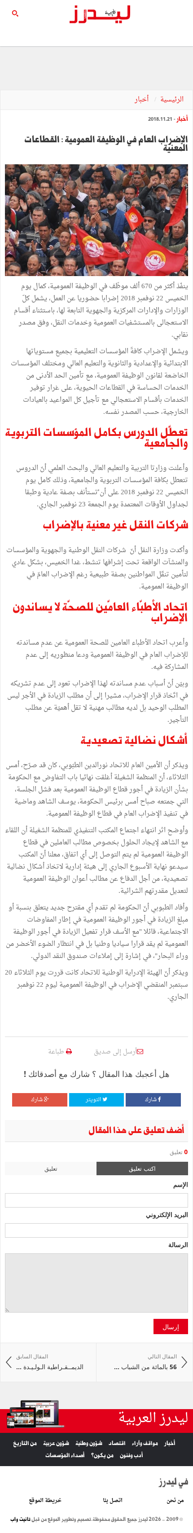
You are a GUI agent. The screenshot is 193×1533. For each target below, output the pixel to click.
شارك (151, 1100)
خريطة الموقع (45, 1501)
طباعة (57, 1052)
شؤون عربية (56, 1443)
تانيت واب (20, 1519)
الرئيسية (172, 99)
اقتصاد (117, 1443)
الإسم (180, 1184)
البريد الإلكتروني (167, 1214)
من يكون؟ (102, 1455)
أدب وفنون (131, 1455)
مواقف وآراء (145, 1443)
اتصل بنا (113, 1501)
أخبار (142, 99)
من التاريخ (25, 1443)
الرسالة (178, 1244)
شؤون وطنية (88, 1443)
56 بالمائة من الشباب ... (145, 1362)
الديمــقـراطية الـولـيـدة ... (49, 1362)
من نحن (175, 1501)
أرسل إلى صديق (115, 1052)
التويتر (94, 1100)
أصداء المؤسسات (65, 1455)
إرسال (170, 1326)
